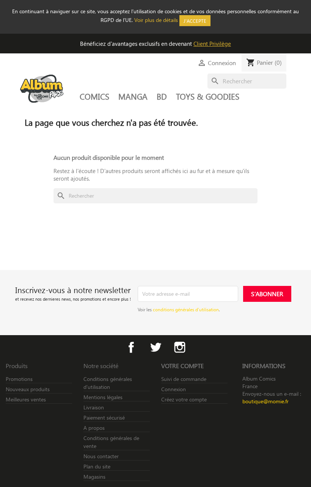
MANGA (133, 96)
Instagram (179, 347)
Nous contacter (101, 456)
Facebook (131, 347)
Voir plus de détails (156, 19)
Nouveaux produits (28, 389)
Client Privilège (212, 43)
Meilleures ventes (26, 399)
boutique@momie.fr (265, 401)
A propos (94, 427)
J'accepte (195, 20)
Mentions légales (103, 397)
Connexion (173, 389)
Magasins (94, 476)
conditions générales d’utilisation (186, 309)
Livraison (93, 407)
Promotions (19, 378)
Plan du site (96, 466)
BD (162, 96)
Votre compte (182, 366)
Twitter (155, 347)
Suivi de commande (183, 378)
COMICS (94, 96)
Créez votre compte (184, 399)
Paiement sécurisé (104, 417)
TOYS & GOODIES (207, 96)
